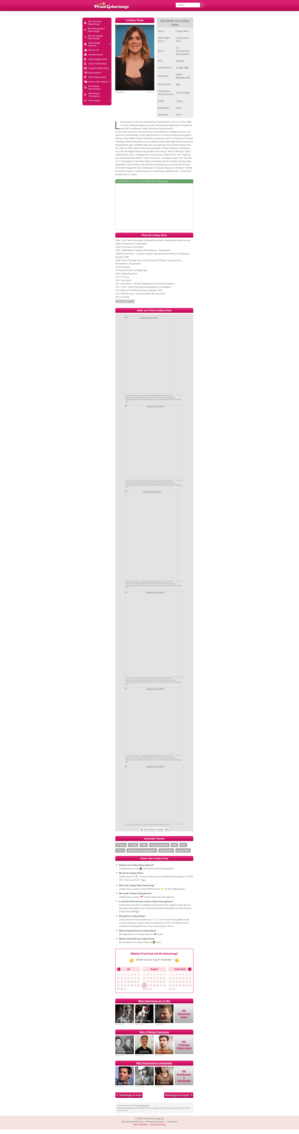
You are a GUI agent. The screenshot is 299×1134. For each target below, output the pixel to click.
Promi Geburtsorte (97, 77)
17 (125, 981)
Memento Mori (140, 1124)
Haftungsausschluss (154, 1121)
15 (118, 981)
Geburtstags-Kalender (94, 44)
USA (188, 77)
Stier (178, 84)
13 (135, 978)
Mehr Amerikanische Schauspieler (154, 1063)
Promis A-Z (93, 50)
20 (135, 981)
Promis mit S (183, 850)
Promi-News (94, 100)
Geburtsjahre (94, 72)
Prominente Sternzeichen (94, 87)
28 (138, 985)
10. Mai (179, 67)
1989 (186, 67)
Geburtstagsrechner (97, 59)
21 (138, 981)
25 (128, 985)
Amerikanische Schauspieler (142, 850)
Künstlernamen (95, 54)
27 (135, 985)
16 (122, 981)
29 (118, 988)
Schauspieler (166, 850)
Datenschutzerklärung (131, 1121)
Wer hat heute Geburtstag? (94, 23)
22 (118, 985)
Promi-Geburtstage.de (153, 1118)
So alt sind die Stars (97, 63)
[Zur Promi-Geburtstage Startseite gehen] (111, 5)
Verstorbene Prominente (94, 95)
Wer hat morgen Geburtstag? (95, 37)
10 (125, 978)
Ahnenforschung (158, 1124)
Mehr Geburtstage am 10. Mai (154, 1001)
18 (128, 981)
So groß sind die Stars (98, 68)
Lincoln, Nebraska (180, 76)
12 (132, 978)
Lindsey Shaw (144, 1105)
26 (132, 985)
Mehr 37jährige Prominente (154, 1032)
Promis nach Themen (98, 81)
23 (122, 985)
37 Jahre (180, 61)
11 (128, 978)
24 (125, 985)
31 (125, 988)
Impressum (172, 1121)
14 (138, 978)
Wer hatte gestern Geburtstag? (96, 30)
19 (132, 981)
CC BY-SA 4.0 (185, 1108)
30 (122, 988)
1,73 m (179, 101)
